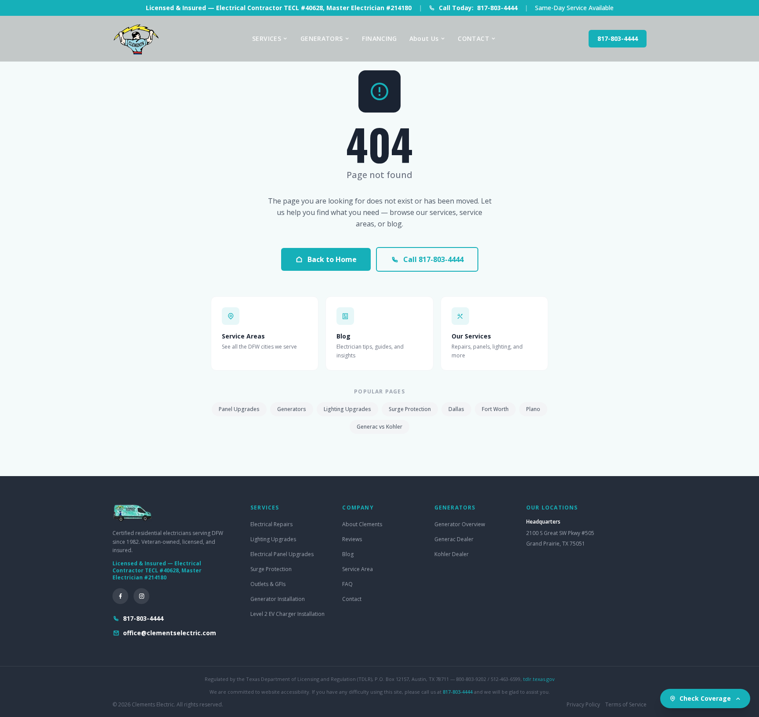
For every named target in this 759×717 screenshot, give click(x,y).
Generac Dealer (453, 539)
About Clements (362, 524)
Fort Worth (495, 409)
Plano (533, 409)
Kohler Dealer (451, 554)
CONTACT (473, 38)
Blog (348, 554)
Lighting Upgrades (347, 409)
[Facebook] (120, 596)
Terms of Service (626, 704)
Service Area (357, 569)
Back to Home (332, 259)
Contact (351, 599)
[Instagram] (141, 596)
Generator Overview (459, 524)
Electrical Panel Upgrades (282, 554)
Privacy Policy (583, 704)
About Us (424, 38)
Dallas (456, 409)
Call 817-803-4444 (433, 259)
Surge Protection (410, 409)
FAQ (347, 584)
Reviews (352, 539)
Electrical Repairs (271, 524)
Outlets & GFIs (268, 584)
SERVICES (266, 38)
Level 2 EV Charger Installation (287, 614)
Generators (291, 409)
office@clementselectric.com (169, 633)
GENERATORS (321, 38)
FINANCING (379, 38)
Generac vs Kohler (379, 426)
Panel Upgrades (239, 409)
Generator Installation (277, 599)
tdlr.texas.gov (539, 679)
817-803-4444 (617, 38)
